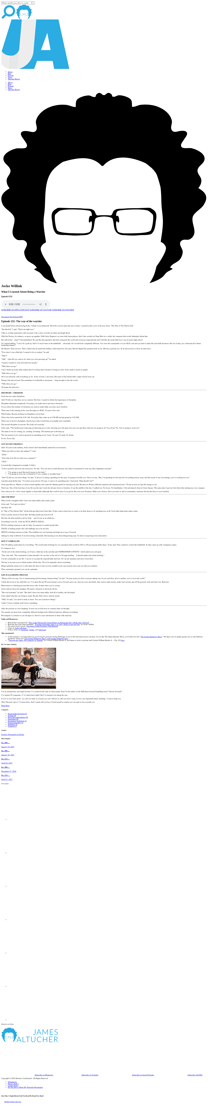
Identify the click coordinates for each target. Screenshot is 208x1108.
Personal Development (17, 714)
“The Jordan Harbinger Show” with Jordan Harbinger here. (46, 638)
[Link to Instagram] (24, 1020)
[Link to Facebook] (24, 819)
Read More (5, 706)
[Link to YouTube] (24, 953)
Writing (12, 715)
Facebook (24, 630)
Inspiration (13, 719)
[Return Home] (35, 68)
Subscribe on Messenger (43, 1075)
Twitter (31, 630)
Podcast (10, 75)
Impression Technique (17, 721)
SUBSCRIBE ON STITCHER (63, 310)
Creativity (12, 726)
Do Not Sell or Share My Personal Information (25, 1087)
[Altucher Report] (24, 18)
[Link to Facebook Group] (24, 853)
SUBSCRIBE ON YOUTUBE (41, 310)
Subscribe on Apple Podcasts (143, 1075)
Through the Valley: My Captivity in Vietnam (26, 640)
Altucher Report (14, 79)
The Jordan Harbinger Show (151, 637)
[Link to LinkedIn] (24, 886)
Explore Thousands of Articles (12, 734)
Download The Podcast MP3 (12, 317)
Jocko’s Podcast (20, 628)
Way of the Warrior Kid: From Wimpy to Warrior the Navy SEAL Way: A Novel (59, 623)
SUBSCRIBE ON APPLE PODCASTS (15, 310)
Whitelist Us (12, 1082)
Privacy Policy (13, 1084)
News (10, 77)
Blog (9, 74)
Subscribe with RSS (194, 1075)
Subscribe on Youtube (90, 1075)
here (122, 640)
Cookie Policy (13, 1085)
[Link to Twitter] (24, 920)
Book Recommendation (18, 717)
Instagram (42, 630)
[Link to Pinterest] (24, 986)
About (10, 72)
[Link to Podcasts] (41, 1041)
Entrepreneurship (15, 723)
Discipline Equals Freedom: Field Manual (42, 626)
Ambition (12, 724)
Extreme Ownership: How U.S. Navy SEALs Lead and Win (57, 624)
